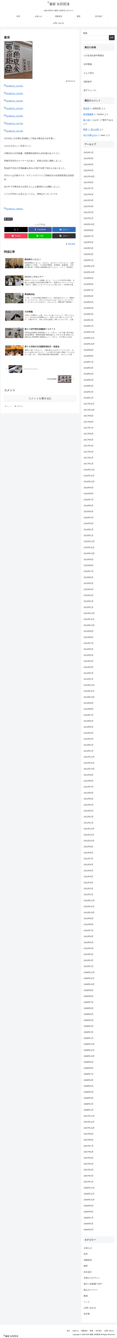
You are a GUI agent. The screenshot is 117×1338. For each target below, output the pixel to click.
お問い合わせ (109, 1331)
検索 (85, 33)
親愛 (85, 129)
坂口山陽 (94, 129)
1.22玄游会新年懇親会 (94, 55)
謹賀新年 (88, 82)
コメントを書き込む (40, 398)
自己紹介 (99, 1331)
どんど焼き (89, 73)
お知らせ (75, 1331)
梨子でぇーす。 (91, 90)
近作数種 (88, 64)
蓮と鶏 (86, 120)
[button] (64, 235)
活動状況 (9, 219)
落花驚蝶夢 (88, 114)
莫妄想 (86, 108)
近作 (68, 1331)
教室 (91, 1331)
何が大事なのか (90, 135)
